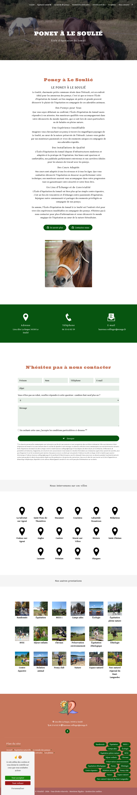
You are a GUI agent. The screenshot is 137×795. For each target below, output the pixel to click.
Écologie (125, 748)
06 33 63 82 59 (68, 329)
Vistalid (40, 791)
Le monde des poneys (61, 5)
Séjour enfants (111, 757)
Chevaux (125, 757)
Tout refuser (18, 783)
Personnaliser (18, 788)
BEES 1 (125, 744)
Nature (109, 774)
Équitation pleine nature (110, 753)
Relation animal (109, 770)
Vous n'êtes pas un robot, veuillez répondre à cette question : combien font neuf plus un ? (59, 395)
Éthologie (124, 766)
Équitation (114, 744)
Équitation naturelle (44, 5)
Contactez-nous (82, 227)
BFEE (126, 753)
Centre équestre (91, 770)
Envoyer (70, 438)
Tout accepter (18, 777)
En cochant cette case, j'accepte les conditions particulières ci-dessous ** (53, 430)
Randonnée (100, 744)
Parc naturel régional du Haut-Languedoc (112, 779)
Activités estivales (99, 5)
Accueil (31, 5)
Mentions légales (76, 791)
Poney (113, 766)
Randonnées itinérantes (81, 5)
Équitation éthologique (97, 766)
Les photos (112, 5)
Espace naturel (122, 774)
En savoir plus (56, 227)
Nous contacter (124, 5)
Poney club (124, 770)
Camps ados (112, 748)
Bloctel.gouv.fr (54, 459)
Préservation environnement (117, 761)
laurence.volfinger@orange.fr (112, 329)
